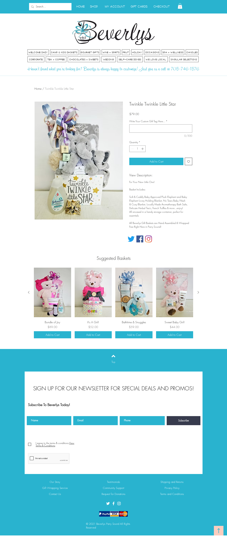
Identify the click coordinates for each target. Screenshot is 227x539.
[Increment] (143, 149)
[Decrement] (132, 149)
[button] (180, 6)
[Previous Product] (29, 292)
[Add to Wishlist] (188, 161)
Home (37, 89)
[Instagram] (148, 238)
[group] (113, 302)
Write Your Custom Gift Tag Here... (148, 121)
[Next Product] (198, 292)
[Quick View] (52, 292)
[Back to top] (113, 356)
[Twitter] (131, 238)
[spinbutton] (137, 149)
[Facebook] (139, 238)
